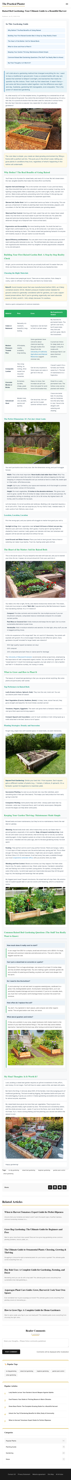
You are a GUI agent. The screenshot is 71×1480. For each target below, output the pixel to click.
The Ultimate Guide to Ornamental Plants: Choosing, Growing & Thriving (35, 1251)
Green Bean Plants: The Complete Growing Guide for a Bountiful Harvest (33, 1406)
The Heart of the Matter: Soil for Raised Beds (23, 41)
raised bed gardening (28, 1170)
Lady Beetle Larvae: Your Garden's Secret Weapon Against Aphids (31, 1392)
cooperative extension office (23, 858)
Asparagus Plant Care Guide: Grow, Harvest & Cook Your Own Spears (34, 1291)
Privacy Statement (24, 1474)
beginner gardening (44, 1170)
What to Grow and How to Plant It (19, 46)
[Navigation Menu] (67, 4)
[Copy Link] (64, 1187)
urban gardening (8, 1173)
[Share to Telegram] (60, 1187)
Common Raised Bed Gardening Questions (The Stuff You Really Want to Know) (35, 57)
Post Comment (11, 1352)
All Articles (59, 1474)
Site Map (51, 1474)
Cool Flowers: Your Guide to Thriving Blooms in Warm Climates (30, 1399)
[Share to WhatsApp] (50, 1187)
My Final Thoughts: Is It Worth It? (19, 63)
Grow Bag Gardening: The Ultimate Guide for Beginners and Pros (33, 1231)
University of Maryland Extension (20, 657)
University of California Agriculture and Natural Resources (39, 354)
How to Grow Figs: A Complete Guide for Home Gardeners (32, 1310)
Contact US (12, 1474)
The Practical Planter (13, 4)
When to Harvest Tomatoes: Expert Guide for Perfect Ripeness (33, 1212)
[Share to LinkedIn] (55, 1187)
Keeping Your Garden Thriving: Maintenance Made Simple (28, 52)
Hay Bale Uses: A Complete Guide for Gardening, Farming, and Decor (34, 1271)
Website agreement (38, 1474)
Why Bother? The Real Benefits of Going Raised (24, 30)
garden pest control (59, 1170)
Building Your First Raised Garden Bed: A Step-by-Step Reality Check (32, 36)
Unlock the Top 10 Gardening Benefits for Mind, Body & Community (31, 1413)
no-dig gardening (14, 1170)
